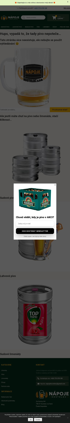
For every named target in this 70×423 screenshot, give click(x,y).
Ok (30, 420)
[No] (68, 418)
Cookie (38, 420)
